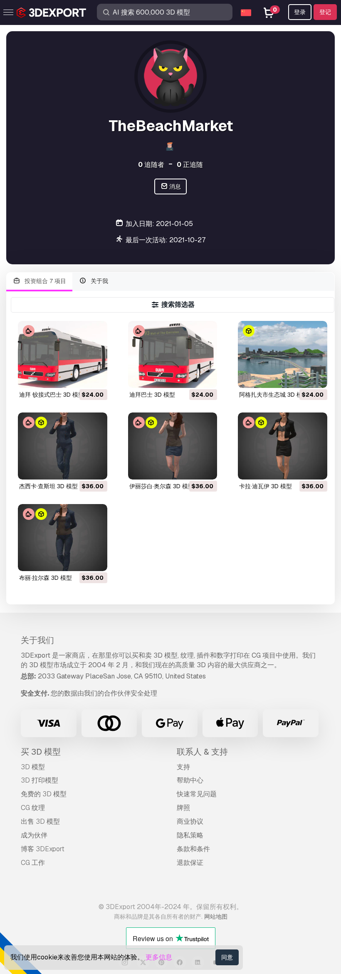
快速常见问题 (197, 794)
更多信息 (159, 957)
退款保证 (190, 862)
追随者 (151, 164)
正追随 (190, 164)
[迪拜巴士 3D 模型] (172, 354)
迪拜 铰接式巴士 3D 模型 (51, 394)
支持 (183, 767)
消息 (174, 186)
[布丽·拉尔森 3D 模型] (62, 537)
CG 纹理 (33, 807)
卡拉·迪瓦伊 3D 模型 (265, 486)
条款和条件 (193, 849)
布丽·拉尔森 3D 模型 (45, 577)
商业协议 (190, 821)
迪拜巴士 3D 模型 (152, 394)
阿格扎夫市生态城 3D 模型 (273, 394)
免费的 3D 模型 (44, 794)
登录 (300, 12)
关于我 (98, 281)
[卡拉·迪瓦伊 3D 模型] (282, 446)
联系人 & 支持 (202, 751)
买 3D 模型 (41, 751)
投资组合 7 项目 (44, 281)
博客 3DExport (42, 849)
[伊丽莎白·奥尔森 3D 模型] (172, 446)
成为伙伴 (34, 835)
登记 (325, 12)
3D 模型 (33, 767)
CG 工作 (33, 862)
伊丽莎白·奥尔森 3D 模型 (161, 486)
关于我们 (37, 640)
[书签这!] (95, 376)
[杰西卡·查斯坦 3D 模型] (62, 446)
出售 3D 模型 (40, 821)
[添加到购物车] (78, 376)
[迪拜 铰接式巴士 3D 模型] (62, 354)
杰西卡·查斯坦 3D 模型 (48, 486)
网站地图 (215, 916)
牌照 (183, 807)
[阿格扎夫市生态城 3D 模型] (282, 354)
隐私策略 (190, 835)
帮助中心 (190, 780)
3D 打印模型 (39, 780)
